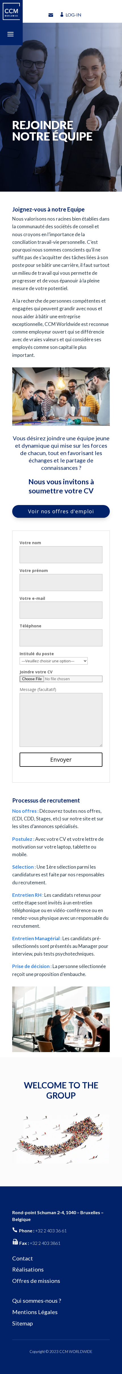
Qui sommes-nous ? (36, 1300)
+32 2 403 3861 (45, 1243)
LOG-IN (73, 14)
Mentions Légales (35, 1311)
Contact (22, 1258)
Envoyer (61, 759)
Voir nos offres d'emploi (61, 511)
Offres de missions (36, 1280)
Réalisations (28, 1269)
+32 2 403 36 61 (51, 1230)
